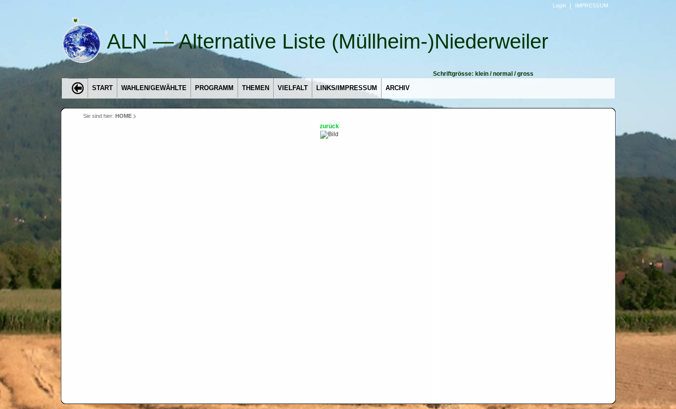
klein (481, 73)
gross (525, 73)
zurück (329, 126)
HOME (123, 116)
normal (503, 73)
